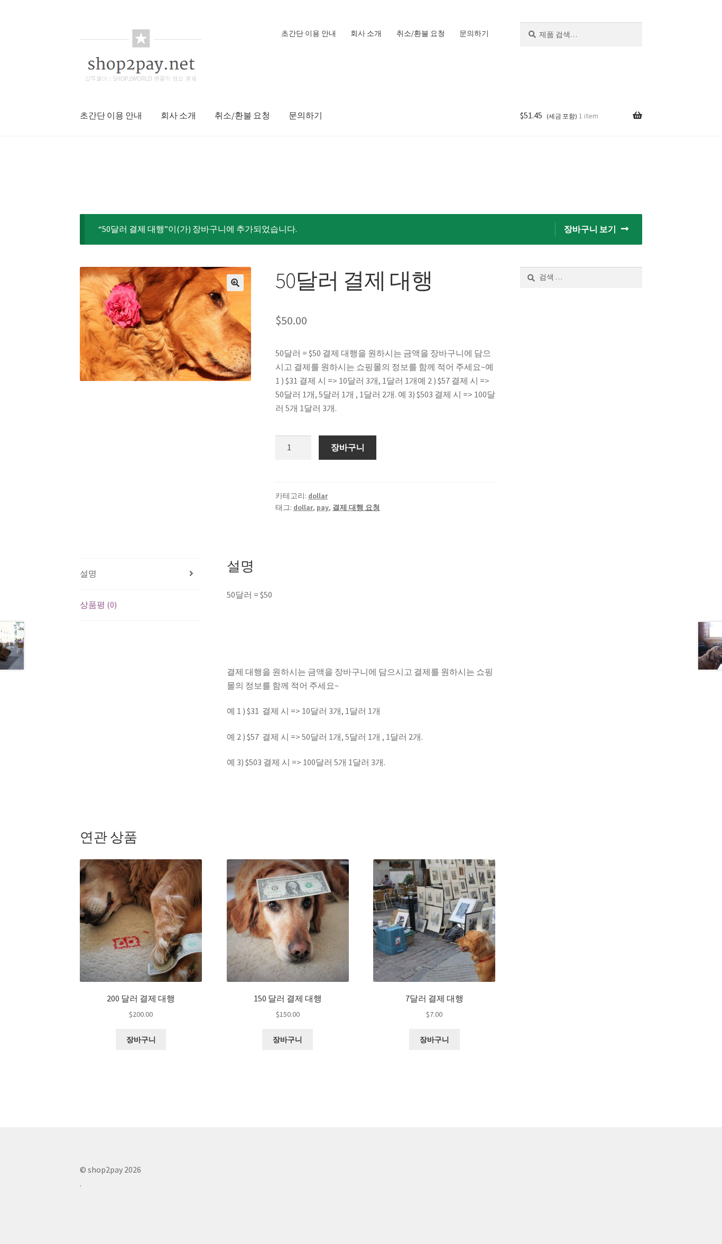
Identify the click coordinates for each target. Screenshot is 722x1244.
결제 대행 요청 (356, 507)
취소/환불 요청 (420, 33)
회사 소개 (366, 33)
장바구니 (348, 447)
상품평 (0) (98, 604)
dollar (318, 495)
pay (323, 507)
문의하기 (474, 33)
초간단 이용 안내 (308, 33)
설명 (88, 573)
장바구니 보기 (590, 229)
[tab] (141, 574)
